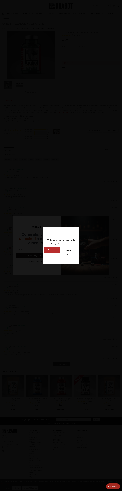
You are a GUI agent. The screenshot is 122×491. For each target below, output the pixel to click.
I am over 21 (52, 250)
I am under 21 (69, 250)
